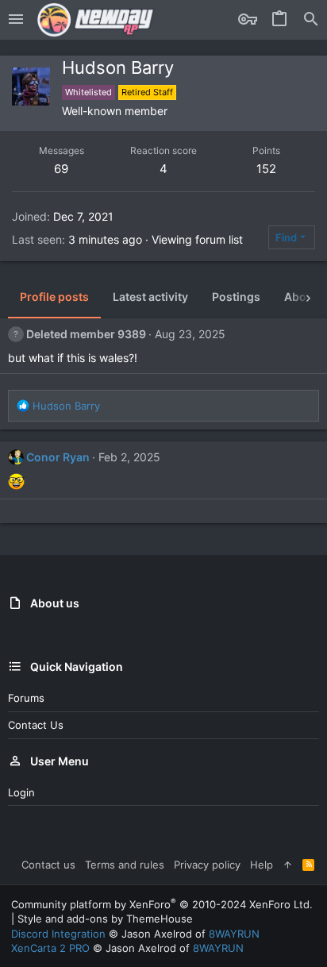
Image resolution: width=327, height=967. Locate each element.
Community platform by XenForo (162, 904)
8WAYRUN (234, 933)
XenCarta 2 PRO (50, 948)
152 (266, 168)
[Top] (288, 864)
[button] (16, 19)
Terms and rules (124, 864)
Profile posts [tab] (54, 296)
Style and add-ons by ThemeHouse (105, 918)
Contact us (35, 725)
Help (261, 864)
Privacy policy (207, 864)
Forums (26, 698)
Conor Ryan (58, 457)
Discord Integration (58, 933)
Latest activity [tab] (150, 296)
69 (61, 168)
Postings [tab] (236, 296)
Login (21, 792)
